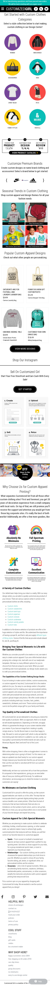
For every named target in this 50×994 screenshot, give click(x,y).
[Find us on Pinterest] (24, 897)
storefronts (12, 934)
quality (10, 965)
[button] (6, 180)
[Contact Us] (36, 9)
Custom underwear (14, 620)
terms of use (13, 921)
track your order (14, 915)
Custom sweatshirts (15, 609)
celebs (10, 943)
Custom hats (12, 625)
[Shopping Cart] (47, 9)
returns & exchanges (15, 905)
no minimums (13, 972)
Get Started (25, 389)
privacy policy (13, 925)
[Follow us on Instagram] (13, 897)
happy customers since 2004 (18, 956)
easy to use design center (17, 975)
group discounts (14, 969)
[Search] (41, 9)
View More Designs (25, 348)
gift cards (11, 940)
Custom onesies (13, 617)
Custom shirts (13, 606)
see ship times (13, 962)
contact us (12, 908)
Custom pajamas (14, 614)
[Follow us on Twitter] (35, 897)
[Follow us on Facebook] (2, 897)
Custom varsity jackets (16, 622)
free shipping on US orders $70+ (20, 959)
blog (10, 937)
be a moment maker (15, 947)
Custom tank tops (14, 611)
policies (11, 918)
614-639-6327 (14, 912)
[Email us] (47, 897)
